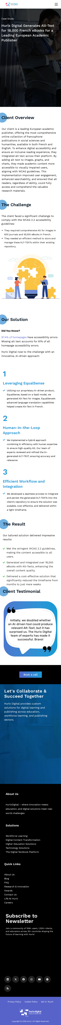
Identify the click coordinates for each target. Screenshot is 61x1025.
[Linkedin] (7, 979)
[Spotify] (47, 979)
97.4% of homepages (14, 337)
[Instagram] (31, 979)
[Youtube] (39, 979)
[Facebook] (23, 979)
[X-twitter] (15, 979)
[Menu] (56, 4)
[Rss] (7, 988)
